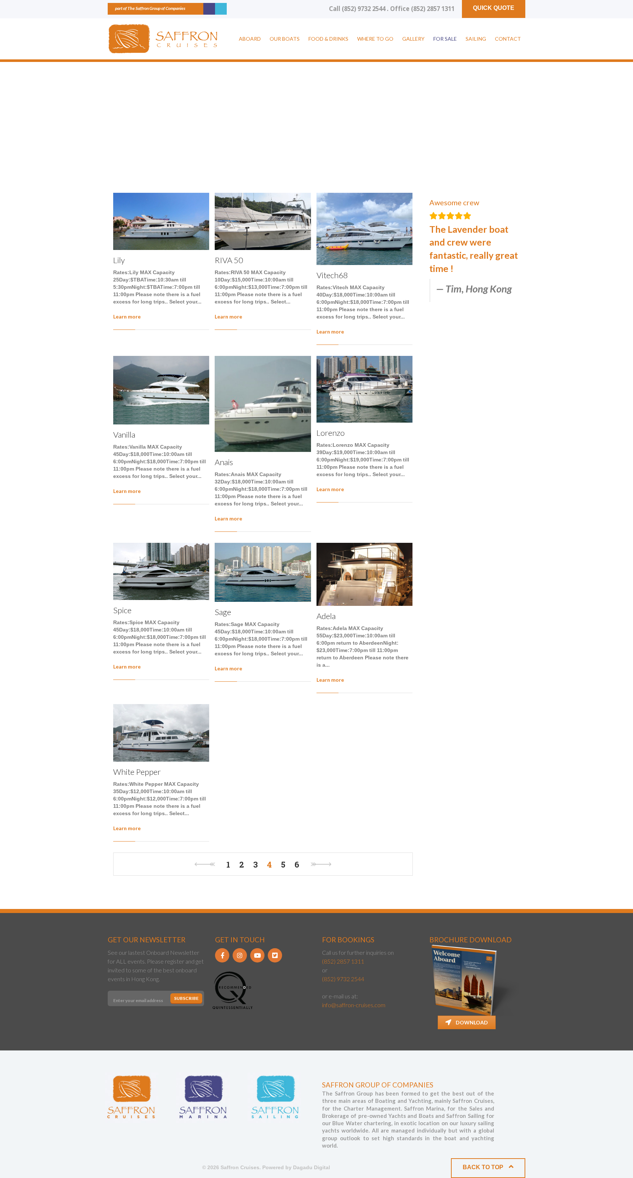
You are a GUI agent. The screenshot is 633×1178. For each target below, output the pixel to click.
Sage (223, 612)
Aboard (250, 39)
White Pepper (137, 772)
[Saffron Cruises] (163, 39)
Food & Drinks (328, 39)
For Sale (445, 39)
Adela (326, 616)
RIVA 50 (229, 260)
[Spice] (161, 571)
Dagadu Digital (311, 1167)
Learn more (127, 316)
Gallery (413, 39)
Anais (224, 462)
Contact (508, 39)
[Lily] (161, 221)
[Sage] (263, 572)
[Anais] (263, 404)
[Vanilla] (161, 390)
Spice (122, 610)
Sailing (476, 39)
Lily (119, 260)
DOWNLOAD (472, 1022)
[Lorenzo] (364, 389)
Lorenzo (330, 433)
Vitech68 (332, 275)
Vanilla (124, 434)
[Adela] (364, 574)
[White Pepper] (161, 732)
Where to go (375, 39)
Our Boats (285, 39)
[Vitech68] (364, 229)
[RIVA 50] (263, 221)
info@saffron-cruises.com (353, 1004)
